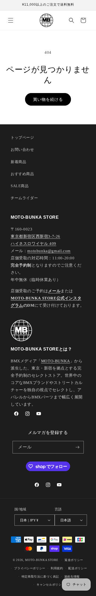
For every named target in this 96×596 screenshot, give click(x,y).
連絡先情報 (72, 576)
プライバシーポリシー (29, 568)
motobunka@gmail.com (48, 251)
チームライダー (24, 198)
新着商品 (18, 162)
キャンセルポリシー (51, 584)
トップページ (22, 138)
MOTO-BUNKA (55, 361)
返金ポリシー (74, 560)
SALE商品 (20, 186)
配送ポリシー (77, 568)
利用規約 (57, 568)
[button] (11, 20)
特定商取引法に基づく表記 (40, 576)
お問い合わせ (22, 150)
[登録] (77, 447)
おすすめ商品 (22, 174)
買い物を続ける (48, 99)
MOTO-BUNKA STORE (41, 560)
